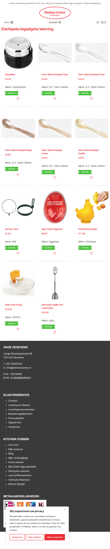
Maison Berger (16, 484)
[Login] (97, 22)
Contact (12, 400)
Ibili (14, 241)
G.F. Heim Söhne (58, 87)
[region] (37, 525)
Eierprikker (10, 74)
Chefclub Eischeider (87, 229)
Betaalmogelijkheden (20, 413)
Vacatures (14, 426)
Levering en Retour (19, 405)
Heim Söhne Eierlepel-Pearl (91, 74)
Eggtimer (54, 241)
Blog (10, 453)
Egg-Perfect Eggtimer (52, 229)
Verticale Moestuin (19, 479)
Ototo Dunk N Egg (13, 304)
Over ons (13, 444)
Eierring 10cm (11, 229)
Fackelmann (19, 87)
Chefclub (91, 241)
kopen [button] (11, 93)
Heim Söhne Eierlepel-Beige (18, 150)
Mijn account (15, 449)
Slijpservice (14, 422)
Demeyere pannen (18, 471)
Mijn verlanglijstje (18, 458)
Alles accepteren (55, 537)
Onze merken (16, 462)
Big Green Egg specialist (22, 466)
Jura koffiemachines (20, 475)
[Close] (65, 509)
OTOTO (16, 317)
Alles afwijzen (34, 537)
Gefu (51, 320)
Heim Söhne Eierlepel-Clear (55, 74)
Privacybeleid (16, 418)
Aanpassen (17, 537)
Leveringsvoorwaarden (21, 409)
